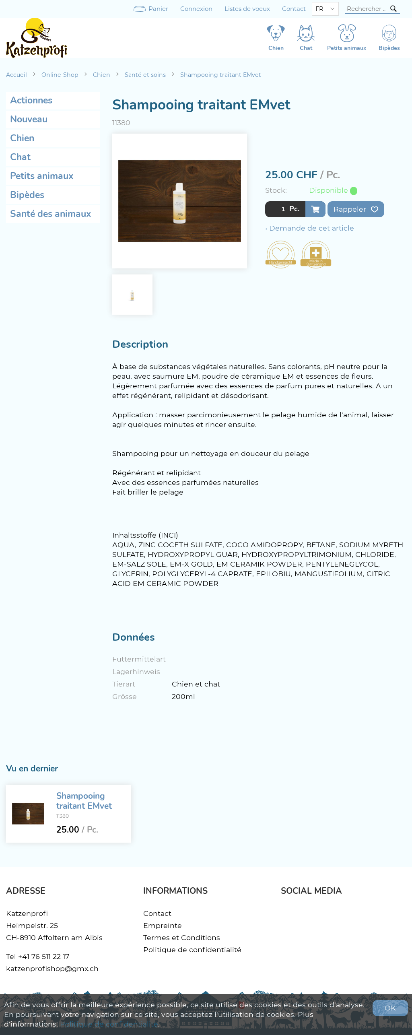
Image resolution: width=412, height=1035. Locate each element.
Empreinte (162, 925)
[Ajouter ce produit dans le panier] (315, 209)
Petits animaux (42, 176)
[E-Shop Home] (36, 38)
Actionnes (31, 100)
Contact (294, 8)
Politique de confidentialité (192, 949)
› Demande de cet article (309, 228)
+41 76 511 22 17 (43, 956)
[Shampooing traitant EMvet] (28, 814)
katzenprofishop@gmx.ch (52, 968)
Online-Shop (59, 74)
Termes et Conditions (181, 937)
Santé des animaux (50, 214)
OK (390, 1008)
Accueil (16, 74)
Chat (20, 157)
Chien (101, 74)
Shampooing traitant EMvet (220, 74)
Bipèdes (27, 195)
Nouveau (28, 119)
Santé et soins (145, 74)
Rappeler (351, 209)
